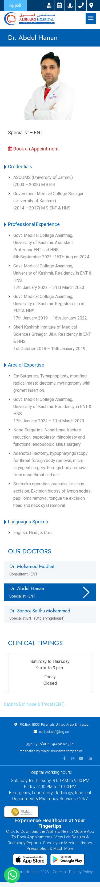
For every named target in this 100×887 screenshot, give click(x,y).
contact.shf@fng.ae (54, 732)
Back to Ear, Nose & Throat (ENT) (34, 704)
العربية (15, 5)
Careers (59, 872)
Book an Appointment (35, 149)
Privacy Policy (81, 872)
